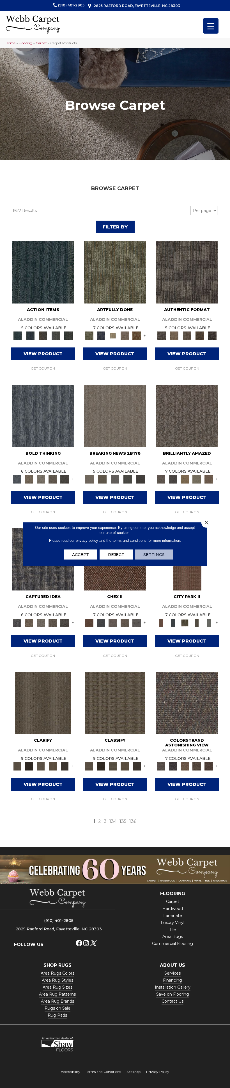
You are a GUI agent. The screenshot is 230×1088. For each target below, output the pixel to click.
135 (123, 821)
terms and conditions (129, 540)
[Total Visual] (185, 766)
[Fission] (53, 479)
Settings (154, 554)
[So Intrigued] (187, 415)
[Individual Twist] (186, 335)
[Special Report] (102, 479)
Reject (116, 554)
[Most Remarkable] (101, 335)
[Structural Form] (212, 335)
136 (132, 821)
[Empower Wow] (197, 479)
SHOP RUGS (57, 965)
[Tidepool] (43, 272)
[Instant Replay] (114, 479)
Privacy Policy (157, 1072)
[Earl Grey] (55, 335)
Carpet (41, 43)
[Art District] (113, 622)
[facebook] (79, 943)
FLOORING (172, 893)
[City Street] (68, 335)
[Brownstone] (43, 335)
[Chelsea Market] (89, 622)
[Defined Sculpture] (174, 335)
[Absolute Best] (197, 766)
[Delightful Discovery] (115, 272)
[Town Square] (137, 622)
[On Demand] (127, 479)
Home (10, 43)
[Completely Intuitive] (185, 479)
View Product (43, 353)
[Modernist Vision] (113, 335)
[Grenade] (29, 479)
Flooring (25, 43)
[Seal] (64, 479)
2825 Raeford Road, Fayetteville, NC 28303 (137, 6)
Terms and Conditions (103, 1072)
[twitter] (93, 943)
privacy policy (87, 540)
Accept (80, 554)
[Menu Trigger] (211, 26)
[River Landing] (101, 622)
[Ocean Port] (30, 335)
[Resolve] (43, 702)
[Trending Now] (115, 415)
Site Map (134, 1072)
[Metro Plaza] (125, 622)
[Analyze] (29, 766)
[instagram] (86, 943)
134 (113, 821)
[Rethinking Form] (199, 335)
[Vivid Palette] (137, 335)
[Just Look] (209, 766)
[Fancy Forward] (187, 702)
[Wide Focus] (173, 766)
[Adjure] (64, 766)
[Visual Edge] (187, 272)
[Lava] (41, 479)
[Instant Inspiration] (209, 479)
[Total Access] (140, 479)
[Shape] (43, 415)
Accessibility (70, 1072)
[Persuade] (53, 766)
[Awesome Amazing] (125, 335)
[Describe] (41, 766)
